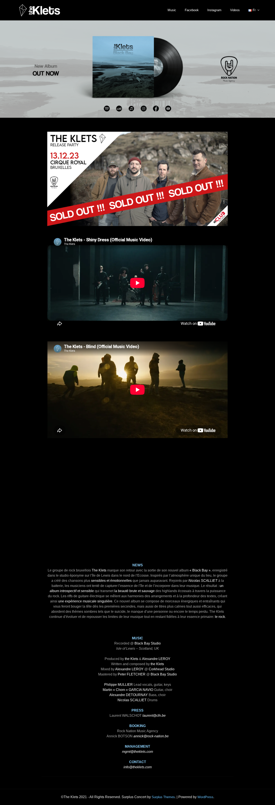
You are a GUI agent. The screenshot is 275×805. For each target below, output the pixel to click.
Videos (235, 10)
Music (172, 10)
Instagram (214, 10)
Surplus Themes (163, 797)
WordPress (205, 797)
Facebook (192, 10)
